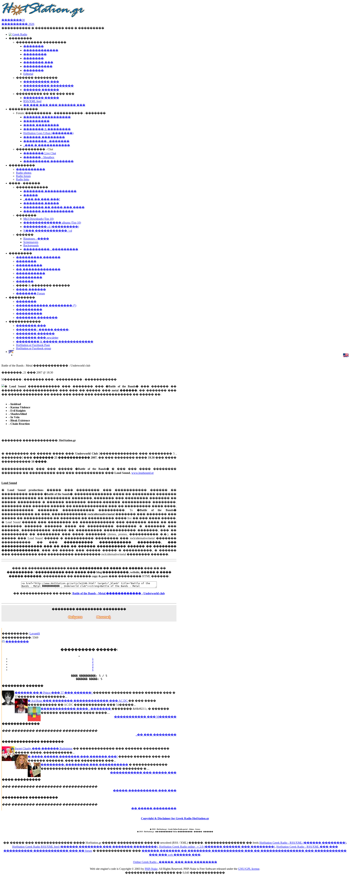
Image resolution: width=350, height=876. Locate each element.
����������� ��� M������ (145, 716)
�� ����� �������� (153, 808)
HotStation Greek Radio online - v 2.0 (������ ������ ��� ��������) (217, 846)
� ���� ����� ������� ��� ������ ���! (73, 756)
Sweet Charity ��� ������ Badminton (43, 748)
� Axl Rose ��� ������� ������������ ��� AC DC (78, 700)
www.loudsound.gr (142, 472)
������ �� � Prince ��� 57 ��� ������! (54, 692)
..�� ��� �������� (156, 734)
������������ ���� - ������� (76, 708)
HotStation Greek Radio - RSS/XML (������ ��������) (302, 842)
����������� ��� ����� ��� (143, 772)
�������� (17, 641)
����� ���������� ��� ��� (144, 790)
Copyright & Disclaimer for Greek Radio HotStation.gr (175, 818)
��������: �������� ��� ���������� (84, 764)
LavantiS (35, 633)
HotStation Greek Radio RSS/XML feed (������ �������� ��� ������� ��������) (85, 846)
